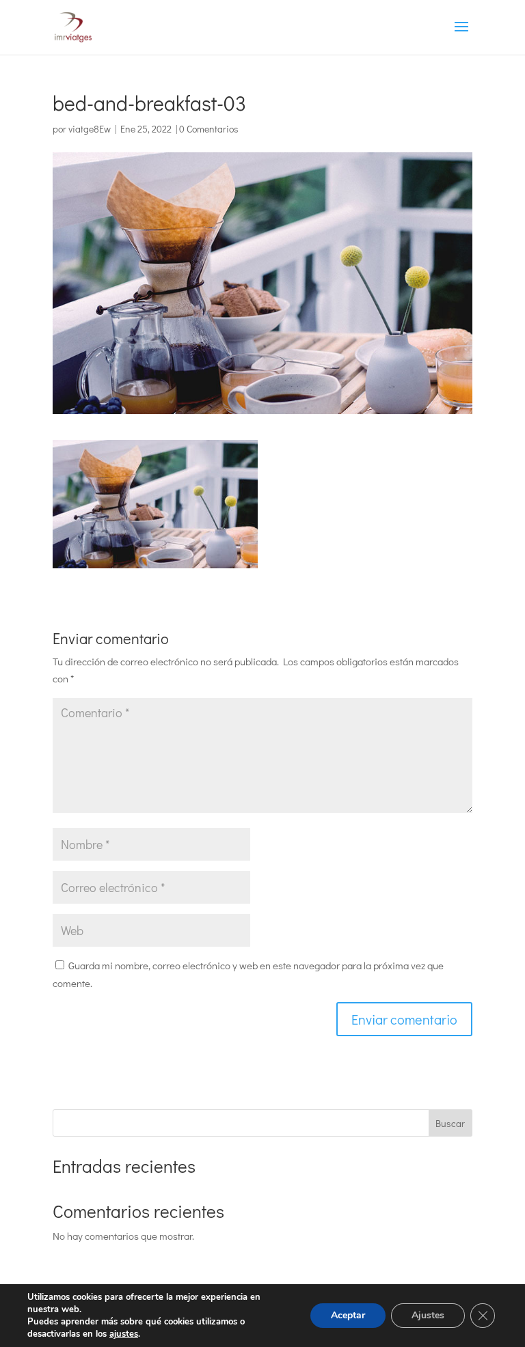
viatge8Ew (89, 128)
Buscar (450, 1123)
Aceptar (348, 1315)
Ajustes (428, 1315)
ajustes (123, 1334)
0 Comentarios (209, 128)
